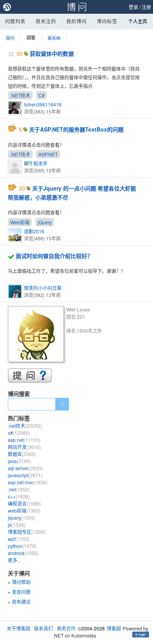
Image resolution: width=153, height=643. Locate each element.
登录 (133, 7)
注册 (146, 7)
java (19, 461)
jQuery (45, 222)
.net (19, 489)
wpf (18, 538)
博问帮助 (21, 582)
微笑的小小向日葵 (43, 287)
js (17, 524)
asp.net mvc (27, 482)
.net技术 (25, 425)
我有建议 (21, 601)
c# (19, 432)
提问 (10, 38)
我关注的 (46, 21)
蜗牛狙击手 (35, 163)
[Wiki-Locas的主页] (37, 335)
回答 (31, 37)
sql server (25, 468)
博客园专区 (27, 531)
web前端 (24, 510)
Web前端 (19, 222)
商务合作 (66, 628)
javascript (25, 475)
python (22, 545)
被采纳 (53, 38)
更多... (14, 560)
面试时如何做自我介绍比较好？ (54, 256)
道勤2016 (34, 231)
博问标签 (107, 21)
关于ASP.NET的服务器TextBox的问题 (76, 129)
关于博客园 (18, 628)
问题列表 (15, 21)
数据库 (22, 454)
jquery (21, 517)
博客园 (114, 628)
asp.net (24, 439)
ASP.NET (48, 154)
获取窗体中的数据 (52, 53)
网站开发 (24, 446)
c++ (19, 496)
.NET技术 (20, 95)
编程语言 (24, 503)
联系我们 (43, 628)
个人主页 (137, 21)
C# (41, 95)
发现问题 (21, 591)
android (23, 553)
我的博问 (76, 21)
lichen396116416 (43, 104)
